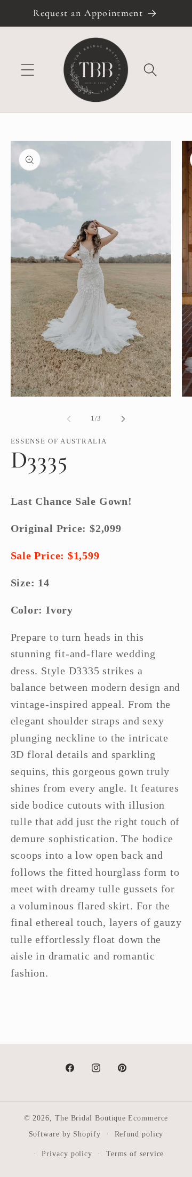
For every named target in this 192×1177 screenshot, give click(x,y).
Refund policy (139, 1134)
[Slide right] (123, 418)
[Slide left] (69, 418)
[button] (27, 69)
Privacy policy (67, 1153)
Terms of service (135, 1153)
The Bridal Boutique (90, 1118)
